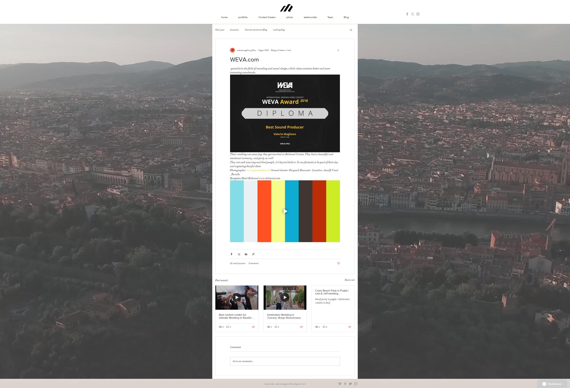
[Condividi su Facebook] (231, 254)
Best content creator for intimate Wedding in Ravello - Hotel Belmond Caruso (236, 316)
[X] (413, 14)
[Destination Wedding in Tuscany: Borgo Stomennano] (285, 298)
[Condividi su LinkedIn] (246, 254)
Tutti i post (219, 30)
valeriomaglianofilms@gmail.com (291, 383)
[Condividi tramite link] (253, 254)
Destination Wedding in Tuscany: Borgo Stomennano (284, 316)
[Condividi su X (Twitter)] (238, 254)
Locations (234, 30)
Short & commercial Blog (256, 30)
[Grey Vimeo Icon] (340, 384)
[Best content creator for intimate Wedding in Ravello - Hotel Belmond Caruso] (236, 298)
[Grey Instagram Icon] (418, 14)
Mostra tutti (350, 280)
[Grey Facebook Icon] (407, 14)
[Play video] (285, 211)
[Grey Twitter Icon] (350, 384)
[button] (351, 30)
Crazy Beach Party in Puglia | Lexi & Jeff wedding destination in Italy (332, 292)
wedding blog (279, 30)
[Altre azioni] (338, 50)
